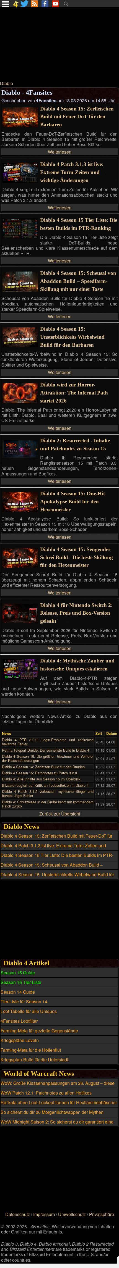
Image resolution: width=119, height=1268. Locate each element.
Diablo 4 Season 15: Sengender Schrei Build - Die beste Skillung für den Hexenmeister (76, 557)
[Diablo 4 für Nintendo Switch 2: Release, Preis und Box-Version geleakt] (20, 622)
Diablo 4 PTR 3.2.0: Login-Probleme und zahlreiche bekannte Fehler (48, 741)
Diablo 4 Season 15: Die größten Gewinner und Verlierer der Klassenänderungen (48, 758)
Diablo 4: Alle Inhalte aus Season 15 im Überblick (41, 779)
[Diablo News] (34, 3)
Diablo (6, 83)
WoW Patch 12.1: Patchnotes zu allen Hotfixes (46, 1093)
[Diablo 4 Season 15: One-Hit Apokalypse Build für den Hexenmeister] (20, 510)
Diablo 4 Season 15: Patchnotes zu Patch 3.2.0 (39, 772)
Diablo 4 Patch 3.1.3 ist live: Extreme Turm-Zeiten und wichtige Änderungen (72, 172)
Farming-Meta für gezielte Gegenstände (39, 1030)
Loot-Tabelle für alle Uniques (29, 1011)
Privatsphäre (101, 1214)
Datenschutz (17, 1214)
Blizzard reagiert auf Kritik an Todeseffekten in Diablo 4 (45, 785)
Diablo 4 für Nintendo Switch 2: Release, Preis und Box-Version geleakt (76, 613)
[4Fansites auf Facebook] (45, 3)
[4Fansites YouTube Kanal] (55, 3)
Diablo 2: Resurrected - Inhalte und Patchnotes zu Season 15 (75, 444)
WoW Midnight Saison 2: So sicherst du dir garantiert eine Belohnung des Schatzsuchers (57, 1125)
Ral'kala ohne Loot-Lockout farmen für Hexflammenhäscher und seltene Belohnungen (59, 1105)
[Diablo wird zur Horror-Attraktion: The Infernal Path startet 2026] (20, 401)
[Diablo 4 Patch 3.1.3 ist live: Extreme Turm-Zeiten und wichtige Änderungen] (20, 181)
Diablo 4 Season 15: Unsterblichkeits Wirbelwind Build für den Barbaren (72, 337)
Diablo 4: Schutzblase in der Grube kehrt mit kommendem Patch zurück (48, 804)
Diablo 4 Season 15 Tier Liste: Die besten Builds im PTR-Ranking (78, 224)
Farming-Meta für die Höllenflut (31, 1050)
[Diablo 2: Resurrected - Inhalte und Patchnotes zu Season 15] (20, 457)
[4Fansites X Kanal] (24, 3)
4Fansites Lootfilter (19, 1021)
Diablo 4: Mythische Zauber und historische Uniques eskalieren (77, 665)
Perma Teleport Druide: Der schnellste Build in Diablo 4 (45, 750)
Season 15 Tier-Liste (21, 982)
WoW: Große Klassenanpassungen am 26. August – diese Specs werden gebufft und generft (58, 1086)
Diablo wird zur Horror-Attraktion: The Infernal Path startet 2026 (74, 393)
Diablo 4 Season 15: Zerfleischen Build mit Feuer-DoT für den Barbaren (77, 117)
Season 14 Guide (18, 992)
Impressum (44, 1214)
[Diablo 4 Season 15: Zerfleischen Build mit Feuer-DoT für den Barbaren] (20, 125)
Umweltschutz (72, 1214)
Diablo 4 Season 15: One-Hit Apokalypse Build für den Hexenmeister (72, 501)
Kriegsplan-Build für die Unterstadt (34, 1059)
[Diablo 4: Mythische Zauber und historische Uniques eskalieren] (20, 677)
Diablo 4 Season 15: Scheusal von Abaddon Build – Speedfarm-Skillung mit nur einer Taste (78, 281)
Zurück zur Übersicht (59, 814)
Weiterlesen (59, 152)
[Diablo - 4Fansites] (15, 3)
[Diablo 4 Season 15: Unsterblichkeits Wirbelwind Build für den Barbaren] (20, 345)
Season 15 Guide (18, 972)
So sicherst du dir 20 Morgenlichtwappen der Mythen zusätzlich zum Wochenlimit (52, 1115)
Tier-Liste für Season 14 (24, 1001)
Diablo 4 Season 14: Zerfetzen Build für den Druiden (43, 766)
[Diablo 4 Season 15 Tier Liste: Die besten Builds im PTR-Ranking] (20, 236)
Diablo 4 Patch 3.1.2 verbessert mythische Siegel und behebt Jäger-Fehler (48, 793)
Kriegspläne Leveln (20, 1040)
